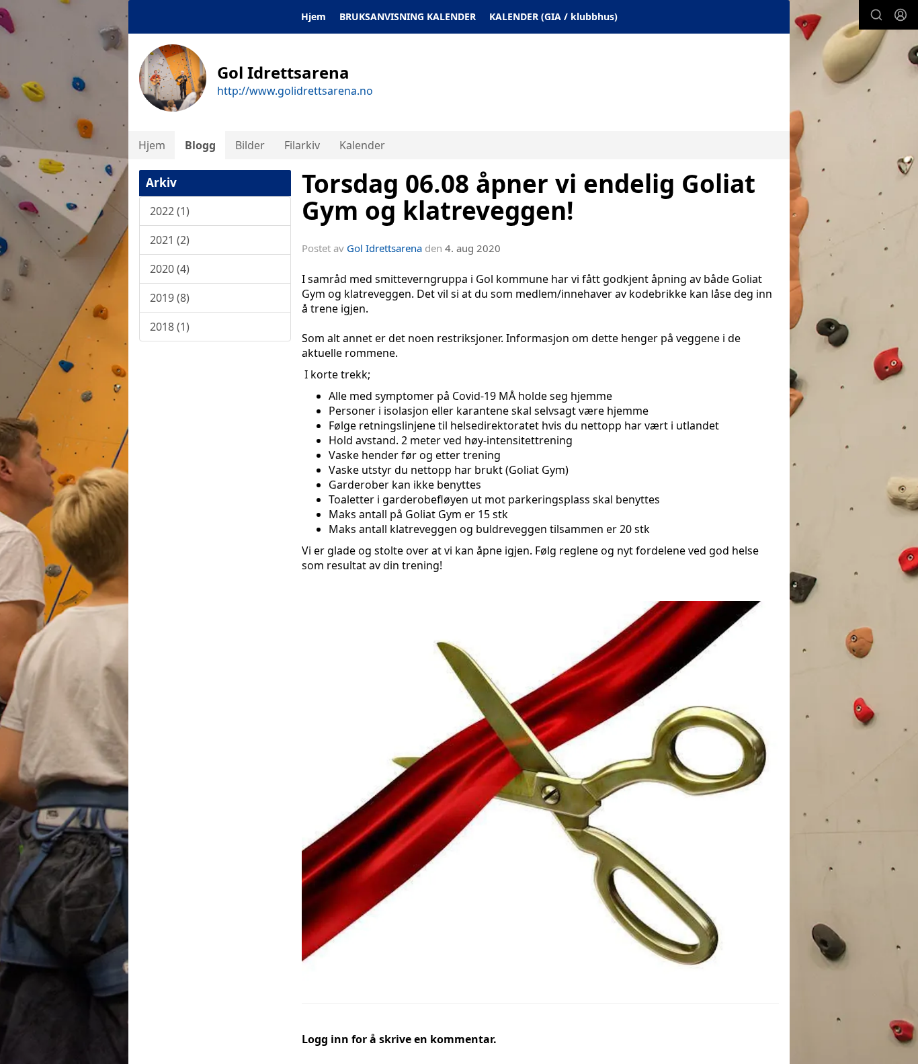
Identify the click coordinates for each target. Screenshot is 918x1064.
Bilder (250, 145)
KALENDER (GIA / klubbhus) (553, 16)
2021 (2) (170, 240)
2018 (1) (170, 326)
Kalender (362, 145)
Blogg (200, 145)
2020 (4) (170, 268)
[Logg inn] (900, 15)
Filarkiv (302, 145)
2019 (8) (170, 297)
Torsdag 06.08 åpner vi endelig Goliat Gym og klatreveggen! (528, 197)
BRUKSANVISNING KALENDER (407, 16)
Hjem (313, 16)
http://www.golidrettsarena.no (295, 90)
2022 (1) (170, 211)
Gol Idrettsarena (384, 248)
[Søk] (876, 15)
